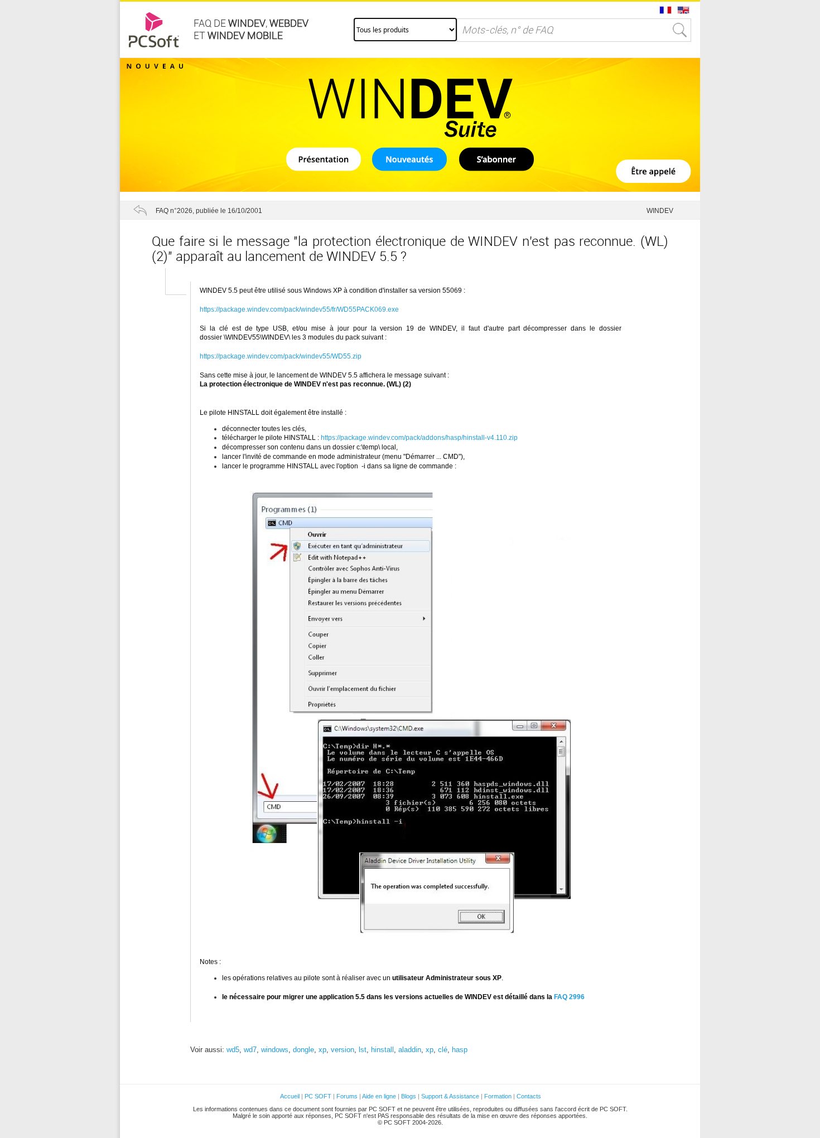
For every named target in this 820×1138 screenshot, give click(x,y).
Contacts (529, 1096)
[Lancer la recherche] (680, 30)
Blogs (408, 1096)
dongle (303, 1049)
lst (362, 1049)
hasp (459, 1049)
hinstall (382, 1049)
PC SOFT (318, 1096)
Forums (347, 1096)
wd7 (250, 1049)
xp (322, 1049)
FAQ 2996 (569, 997)
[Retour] (140, 210)
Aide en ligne (379, 1096)
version (342, 1049)
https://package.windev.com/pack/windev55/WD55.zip (280, 356)
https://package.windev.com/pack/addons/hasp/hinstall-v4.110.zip (419, 438)
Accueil (290, 1096)
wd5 (232, 1049)
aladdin (409, 1049)
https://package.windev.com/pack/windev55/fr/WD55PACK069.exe (299, 309)
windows (274, 1049)
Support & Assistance (451, 1096)
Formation (498, 1096)
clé (442, 1049)
